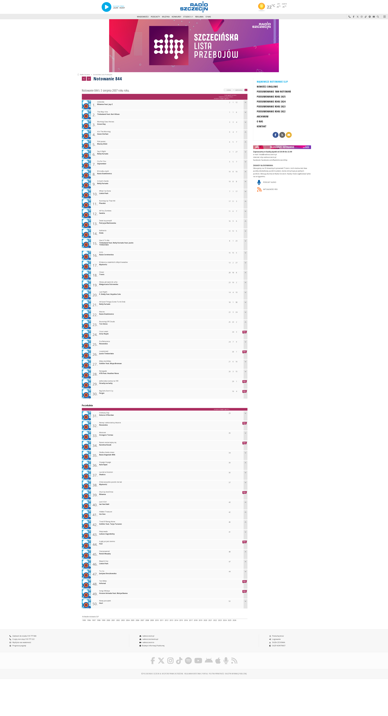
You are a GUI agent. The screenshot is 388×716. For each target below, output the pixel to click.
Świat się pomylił (105, 221)
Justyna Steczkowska (107, 573)
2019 (200, 620)
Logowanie (276, 639)
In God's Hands (103, 181)
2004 (128, 620)
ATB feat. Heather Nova (109, 373)
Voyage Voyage (105, 462)
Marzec (102, 312)
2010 (157, 620)
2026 (234, 620)
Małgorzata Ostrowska (108, 284)
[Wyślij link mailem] (289, 135)
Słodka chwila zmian (106, 452)
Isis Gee (102, 514)
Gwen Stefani (102, 134)
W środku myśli (103, 171)
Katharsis (102, 230)
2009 (152, 620)
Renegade (103, 371)
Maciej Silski (102, 144)
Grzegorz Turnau (106, 435)
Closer (101, 272)
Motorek (102, 433)
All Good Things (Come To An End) (112, 302)
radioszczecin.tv (148, 642)
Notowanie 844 (107, 79)
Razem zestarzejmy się (107, 442)
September (101, 164)
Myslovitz (103, 265)
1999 (103, 620)
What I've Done (105, 191)
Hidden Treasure (105, 512)
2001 (113, 620)
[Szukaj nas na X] (161, 658)
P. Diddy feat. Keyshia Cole (110, 294)
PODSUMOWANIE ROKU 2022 (271, 111)
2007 (142, 620)
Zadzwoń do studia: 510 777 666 (24, 636)
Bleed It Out (103, 561)
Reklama (199, 16)
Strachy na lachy (105, 383)
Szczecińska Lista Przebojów (102, 74)
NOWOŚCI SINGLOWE (267, 86)
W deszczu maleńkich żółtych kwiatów (113, 262)
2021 (210, 620)
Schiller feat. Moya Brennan (110, 363)
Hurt (101, 603)
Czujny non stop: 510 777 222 (23, 639)
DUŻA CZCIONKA (278, 642)
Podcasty (155, 16)
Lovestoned (103, 351)
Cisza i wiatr (103, 331)
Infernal (102, 583)
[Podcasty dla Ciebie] (226, 658)
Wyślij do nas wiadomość (374, 16)
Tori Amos (103, 324)
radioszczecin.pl (148, 636)
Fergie (101, 393)
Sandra (102, 213)
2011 (161, 620)
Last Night (103, 292)
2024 (225, 620)
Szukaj (378, 16)
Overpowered (104, 551)
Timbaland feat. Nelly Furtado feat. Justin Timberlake (116, 244)
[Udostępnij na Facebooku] (275, 135)
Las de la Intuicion (106, 472)
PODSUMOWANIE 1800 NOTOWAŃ (274, 91)
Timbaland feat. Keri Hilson (108, 114)
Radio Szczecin (85, 74)
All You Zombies (105, 211)
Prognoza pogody (19, 646)
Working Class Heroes (105, 122)
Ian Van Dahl (104, 504)
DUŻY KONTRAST (279, 646)
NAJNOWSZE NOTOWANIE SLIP (272, 81)
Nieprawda (103, 531)
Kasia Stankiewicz (104, 174)
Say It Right (101, 151)
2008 (147, 620)
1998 (98, 620)
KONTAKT (261, 126)
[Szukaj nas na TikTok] (179, 658)
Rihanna (102, 494)
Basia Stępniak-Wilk (107, 455)
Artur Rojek (104, 334)
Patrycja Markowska (107, 223)
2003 (123, 620)
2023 (220, 620)
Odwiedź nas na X (358, 16)
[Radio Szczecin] (194, 7)
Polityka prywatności (216, 673)
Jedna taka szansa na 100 (108, 381)
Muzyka (166, 16)
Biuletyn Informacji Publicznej (153, 646)
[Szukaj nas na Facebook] (152, 658)
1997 (94, 620)
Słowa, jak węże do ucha (108, 282)
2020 (205, 620)
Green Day (101, 124)
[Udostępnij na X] (282, 135)
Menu (384, 16)
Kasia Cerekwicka (106, 255)
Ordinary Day (104, 413)
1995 (84, 620)
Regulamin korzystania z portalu (196, 673)
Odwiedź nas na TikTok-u (366, 16)
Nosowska (103, 344)
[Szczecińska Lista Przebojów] (194, 45)
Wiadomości (143, 16)
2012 (166, 620)
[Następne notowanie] (89, 79)
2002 (118, 620)
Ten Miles (103, 581)
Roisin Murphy (105, 554)
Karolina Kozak (105, 445)
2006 (137, 620)
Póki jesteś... (101, 141)
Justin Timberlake (106, 354)
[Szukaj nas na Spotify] (188, 658)
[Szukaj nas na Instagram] (170, 658)
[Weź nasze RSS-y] (234, 658)
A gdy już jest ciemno (107, 541)
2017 (191, 620)
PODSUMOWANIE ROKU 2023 (271, 106)
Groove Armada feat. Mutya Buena (113, 593)
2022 (215, 620)
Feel (101, 544)
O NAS (260, 121)
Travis (101, 274)
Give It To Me (104, 240)
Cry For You (101, 161)
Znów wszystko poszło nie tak (110, 482)
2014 (176, 620)
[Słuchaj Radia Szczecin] (106, 7)
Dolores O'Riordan (106, 415)
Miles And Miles (105, 361)
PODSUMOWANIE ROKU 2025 (271, 96)
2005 (132, 620)
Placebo (102, 203)
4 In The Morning (104, 132)
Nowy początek (105, 601)
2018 (195, 620)
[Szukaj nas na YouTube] (198, 658)
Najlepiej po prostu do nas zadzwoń (349, 16)
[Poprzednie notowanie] (84, 79)
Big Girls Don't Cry (106, 391)
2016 (186, 620)
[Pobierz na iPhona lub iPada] (218, 658)
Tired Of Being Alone (107, 522)
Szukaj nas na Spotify (370, 16)
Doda (101, 233)
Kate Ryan (103, 465)
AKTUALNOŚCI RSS (270, 189)
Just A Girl (103, 502)
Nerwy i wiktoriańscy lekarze (110, 423)
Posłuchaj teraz (278, 636)
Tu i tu (101, 571)
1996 (89, 620)
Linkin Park (103, 193)
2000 (108, 620)
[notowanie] (282, 147)
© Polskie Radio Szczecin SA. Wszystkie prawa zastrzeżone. (162, 673)
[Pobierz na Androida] (209, 658)
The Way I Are (102, 112)
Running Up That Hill (107, 201)
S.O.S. (101, 252)
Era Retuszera (104, 341)
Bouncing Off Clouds (107, 322)
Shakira (102, 475)
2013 (171, 620)
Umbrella (100, 102)
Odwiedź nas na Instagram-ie (362, 16)
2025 (229, 620)
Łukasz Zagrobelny (107, 534)
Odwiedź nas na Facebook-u (354, 16)
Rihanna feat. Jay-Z (105, 104)
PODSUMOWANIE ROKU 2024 (271, 101)
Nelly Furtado (102, 154)
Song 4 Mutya (104, 591)
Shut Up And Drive (106, 492)
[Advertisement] (106, 696)
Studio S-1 (188, 16)
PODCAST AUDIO (269, 182)
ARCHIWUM (262, 116)
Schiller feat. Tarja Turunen (110, 524)
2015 (181, 620)
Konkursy (176, 16)
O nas (208, 16)
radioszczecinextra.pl (150, 639)
